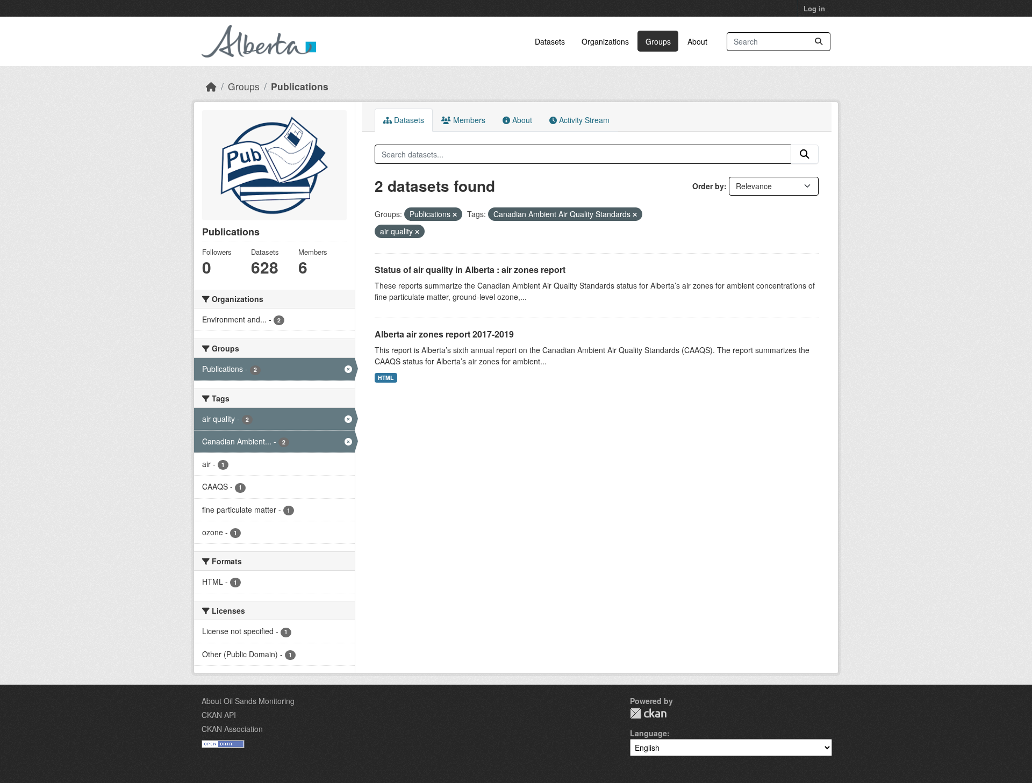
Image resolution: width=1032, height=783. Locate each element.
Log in (814, 8)
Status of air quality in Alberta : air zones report (470, 269)
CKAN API (219, 714)
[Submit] (818, 41)
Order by (708, 186)
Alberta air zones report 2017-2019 (444, 334)
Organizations (605, 41)
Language (648, 733)
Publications (299, 86)
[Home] (211, 86)
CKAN (648, 713)
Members (468, 119)
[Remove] (455, 214)
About (697, 41)
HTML (385, 377)
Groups (658, 41)
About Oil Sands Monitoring (248, 700)
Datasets (550, 41)
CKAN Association (232, 728)
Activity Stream (583, 119)
